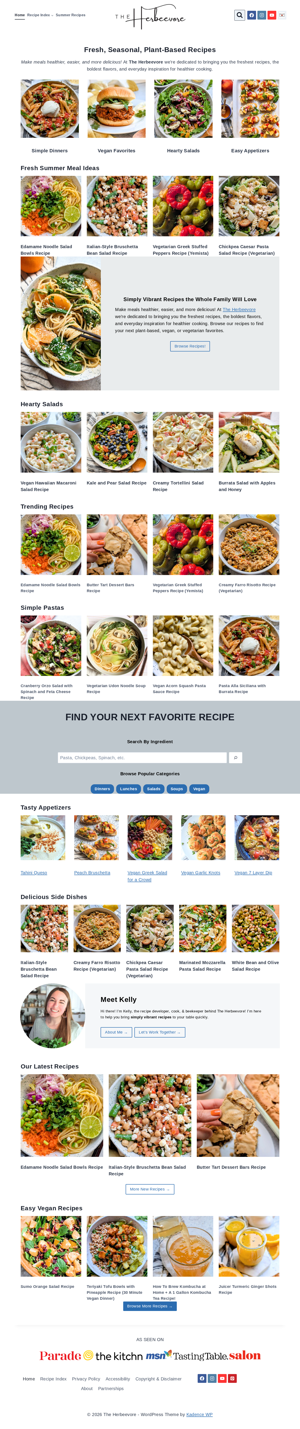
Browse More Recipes (150, 1306)
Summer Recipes (71, 15)
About (87, 1388)
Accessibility (118, 1378)
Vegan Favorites (117, 150)
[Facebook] (251, 15)
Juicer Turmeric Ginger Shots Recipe (248, 1289)
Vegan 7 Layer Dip (253, 872)
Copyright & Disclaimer (159, 1378)
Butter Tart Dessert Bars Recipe (110, 588)
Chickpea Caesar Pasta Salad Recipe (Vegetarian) (247, 250)
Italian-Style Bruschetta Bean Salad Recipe (112, 250)
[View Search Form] (239, 15)
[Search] (235, 757)
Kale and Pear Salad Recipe (116, 483)
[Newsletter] (282, 15)
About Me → (116, 1032)
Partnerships (111, 1388)
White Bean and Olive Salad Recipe (255, 966)
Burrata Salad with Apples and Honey (247, 486)
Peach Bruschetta (92, 872)
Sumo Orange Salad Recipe (47, 1286)
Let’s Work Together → (160, 1032)
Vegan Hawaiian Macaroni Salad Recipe (48, 486)
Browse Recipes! (190, 346)
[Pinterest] (232, 1378)
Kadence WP (199, 1414)
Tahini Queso (34, 872)
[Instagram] (261, 15)
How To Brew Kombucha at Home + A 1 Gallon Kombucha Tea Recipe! (182, 1292)
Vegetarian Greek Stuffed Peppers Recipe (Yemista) (181, 250)
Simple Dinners (50, 150)
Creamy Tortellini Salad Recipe (178, 486)
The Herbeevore (239, 309)
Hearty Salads (183, 150)
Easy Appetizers (250, 150)
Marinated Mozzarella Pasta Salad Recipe (202, 966)
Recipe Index (53, 1378)
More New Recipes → (150, 1189)
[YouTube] (271, 15)
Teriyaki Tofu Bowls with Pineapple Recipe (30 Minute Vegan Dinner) (115, 1292)
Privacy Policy (86, 1378)
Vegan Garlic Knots (200, 872)
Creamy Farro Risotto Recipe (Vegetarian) (247, 588)
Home (20, 15)
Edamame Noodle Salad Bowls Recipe (46, 250)
